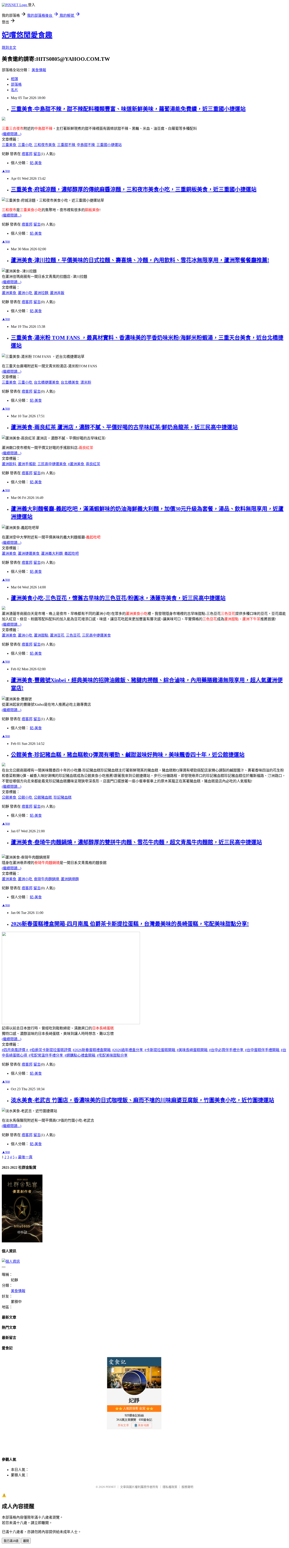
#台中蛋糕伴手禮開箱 (262, 1050)
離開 (26, 1541)
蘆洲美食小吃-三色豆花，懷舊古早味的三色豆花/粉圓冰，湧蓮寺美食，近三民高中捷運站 (118, 598)
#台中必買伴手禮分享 (226, 1050)
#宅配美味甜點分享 (112, 1055)
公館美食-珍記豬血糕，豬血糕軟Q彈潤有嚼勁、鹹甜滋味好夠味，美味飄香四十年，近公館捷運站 (128, 755)
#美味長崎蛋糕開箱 (192, 1050)
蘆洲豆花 (57, 635)
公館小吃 (25, 797)
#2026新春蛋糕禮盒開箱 (92, 1050)
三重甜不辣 (66, 145)
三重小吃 (25, 145)
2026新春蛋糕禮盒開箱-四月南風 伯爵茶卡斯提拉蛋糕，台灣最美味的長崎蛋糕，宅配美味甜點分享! (130, 924)
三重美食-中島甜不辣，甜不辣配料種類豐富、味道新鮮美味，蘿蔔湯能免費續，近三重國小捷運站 (128, 109)
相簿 (14, 79)
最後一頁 (25, 1157)
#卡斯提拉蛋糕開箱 (160, 1050)
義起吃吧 (71, 553)
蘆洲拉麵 (41, 293)
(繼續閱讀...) (11, 134)
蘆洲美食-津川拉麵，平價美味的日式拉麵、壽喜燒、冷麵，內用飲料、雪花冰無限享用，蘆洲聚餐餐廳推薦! (140, 260)
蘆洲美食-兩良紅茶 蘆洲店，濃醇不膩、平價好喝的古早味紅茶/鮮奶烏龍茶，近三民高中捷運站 (124, 427)
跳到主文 (9, 48)
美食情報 (39, 70)
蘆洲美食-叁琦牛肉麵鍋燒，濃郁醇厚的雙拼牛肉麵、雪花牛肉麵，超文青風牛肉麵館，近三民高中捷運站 (136, 842)
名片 (14, 90)
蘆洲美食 (9, 293)
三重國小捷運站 (109, 145)
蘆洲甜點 (41, 635)
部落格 (16, 84)
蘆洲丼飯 (57, 293)
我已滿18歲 (11, 1541)
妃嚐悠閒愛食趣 (27, 35)
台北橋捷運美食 (47, 382)
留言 (37, 154)
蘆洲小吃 (25, 293)
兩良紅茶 (93, 464)
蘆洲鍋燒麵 (70, 879)
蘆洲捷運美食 (29, 553)
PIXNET (111, 1487)
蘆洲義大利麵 (52, 553)
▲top (6, 171)
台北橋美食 (70, 382)
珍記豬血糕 (63, 797)
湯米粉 (85, 382)
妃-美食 (36, 163)
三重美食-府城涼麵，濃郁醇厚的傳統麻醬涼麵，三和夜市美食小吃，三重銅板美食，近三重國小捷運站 (133, 189)
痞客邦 (27, 154)
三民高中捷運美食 (52, 464)
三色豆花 (73, 635)
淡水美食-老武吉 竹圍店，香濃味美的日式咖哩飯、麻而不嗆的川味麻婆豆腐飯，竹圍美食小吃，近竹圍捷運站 (142, 1100)
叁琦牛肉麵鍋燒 (47, 879)
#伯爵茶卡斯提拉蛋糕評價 (51, 1050)
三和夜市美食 (45, 145)
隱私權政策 (170, 1487)
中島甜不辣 (86, 145)
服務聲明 (187, 1487)
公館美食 (9, 797)
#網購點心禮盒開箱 (80, 1055)
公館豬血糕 (43, 797)
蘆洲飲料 (9, 464)
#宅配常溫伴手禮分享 (46, 1055)
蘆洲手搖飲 (27, 464)
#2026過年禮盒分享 (128, 1050)
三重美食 (9, 145)
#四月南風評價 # (15, 1050)
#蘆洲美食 (76, 464)
